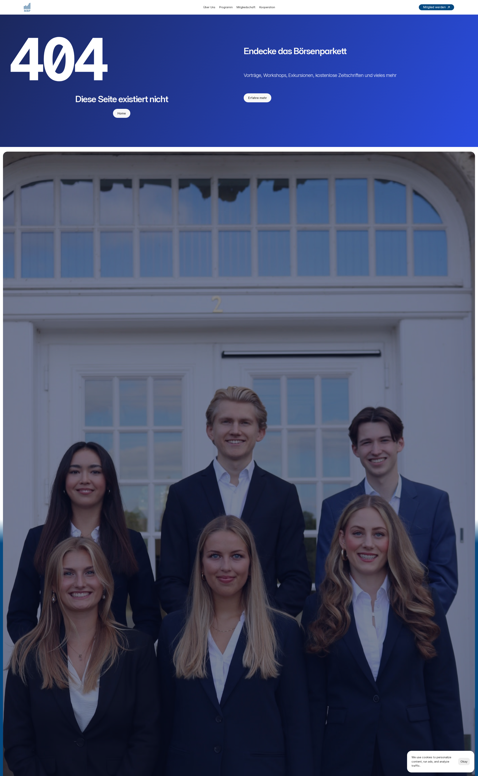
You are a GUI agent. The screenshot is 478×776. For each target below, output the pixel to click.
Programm (226, 7)
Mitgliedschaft (245, 7)
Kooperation (267, 7)
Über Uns (209, 7)
